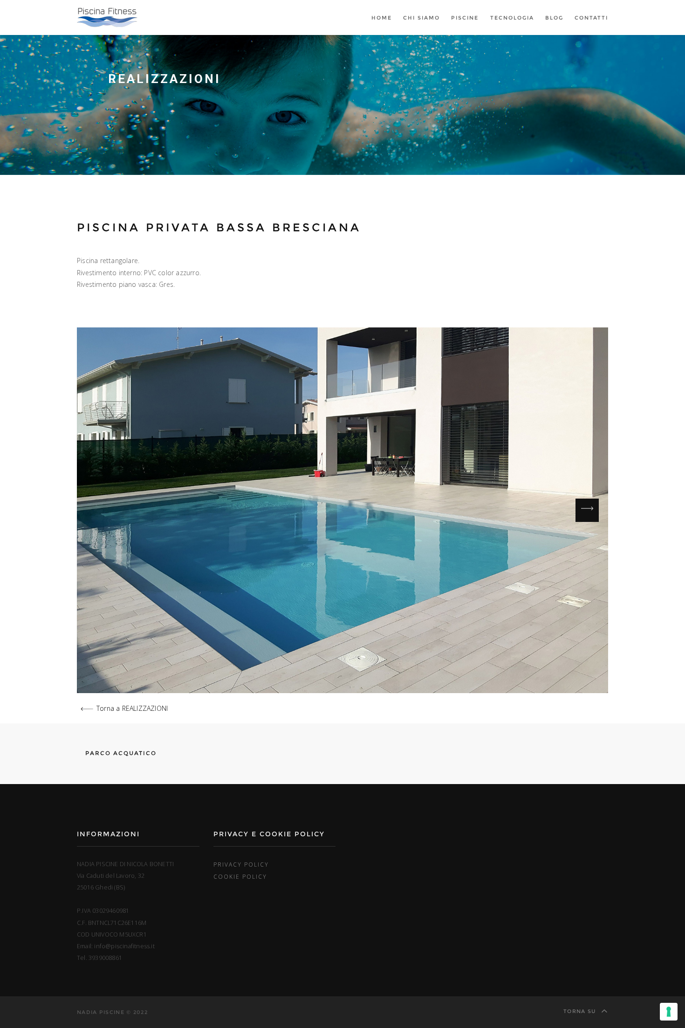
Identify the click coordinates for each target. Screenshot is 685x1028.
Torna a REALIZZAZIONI (132, 708)
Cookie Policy (240, 876)
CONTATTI (591, 17)
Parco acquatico (120, 753)
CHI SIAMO (421, 17)
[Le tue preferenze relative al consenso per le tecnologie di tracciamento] (669, 1012)
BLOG (554, 17)
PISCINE (465, 17)
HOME (381, 17)
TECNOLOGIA (512, 17)
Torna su (580, 1011)
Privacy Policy (241, 864)
